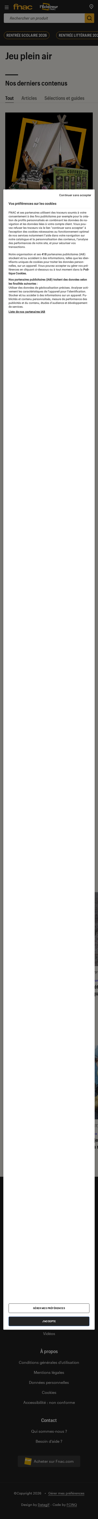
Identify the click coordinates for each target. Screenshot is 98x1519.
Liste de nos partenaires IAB (27, 311)
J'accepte (49, 1321)
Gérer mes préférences (49, 1308)
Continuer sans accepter (75, 195)
